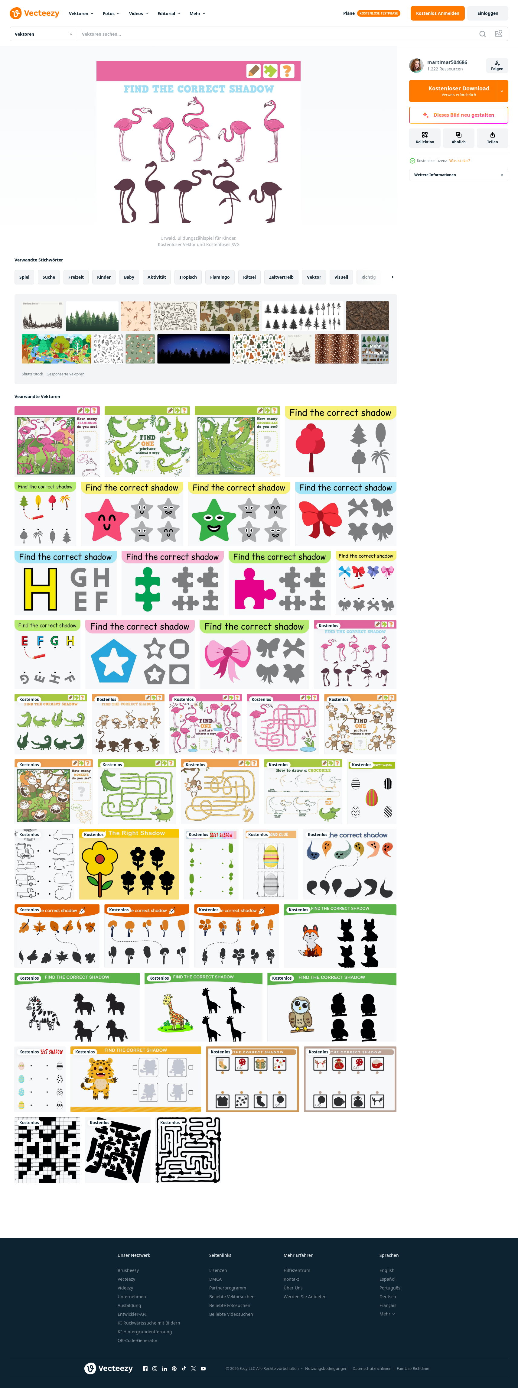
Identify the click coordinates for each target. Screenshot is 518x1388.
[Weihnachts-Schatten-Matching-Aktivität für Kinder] (252, 1079)
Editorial (166, 13)
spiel (24, 277)
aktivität (157, 277)
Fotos (109, 13)
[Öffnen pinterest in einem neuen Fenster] (174, 1368)
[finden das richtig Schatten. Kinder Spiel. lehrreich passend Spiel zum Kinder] (140, 654)
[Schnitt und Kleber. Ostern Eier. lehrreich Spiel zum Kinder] (270, 864)
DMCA (215, 1279)
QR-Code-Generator (138, 1340)
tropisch (188, 277)
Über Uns (293, 1288)
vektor (314, 277)
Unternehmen (132, 1296)
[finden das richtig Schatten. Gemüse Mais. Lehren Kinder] (211, 864)
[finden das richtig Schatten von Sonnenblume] (129, 864)
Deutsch (388, 1296)
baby (129, 277)
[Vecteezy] (34, 13)
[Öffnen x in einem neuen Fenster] (193, 1368)
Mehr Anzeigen (375, 349)
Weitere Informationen (435, 174)
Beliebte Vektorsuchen (232, 1296)
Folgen (497, 68)
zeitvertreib (281, 277)
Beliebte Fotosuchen (229, 1305)
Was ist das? (459, 160)
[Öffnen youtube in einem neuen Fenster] (203, 1368)
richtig (368, 277)
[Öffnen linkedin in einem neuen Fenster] (164, 1368)
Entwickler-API (132, 1314)
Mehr (195, 13)
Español (388, 1279)
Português (390, 1288)
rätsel (249, 277)
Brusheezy (128, 1270)
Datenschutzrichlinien (372, 1368)
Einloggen (487, 13)
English (387, 1270)
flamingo (220, 277)
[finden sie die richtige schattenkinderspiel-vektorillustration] (349, 864)
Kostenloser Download (458, 91)
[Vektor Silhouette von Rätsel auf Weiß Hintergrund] (47, 1150)
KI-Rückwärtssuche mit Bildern (149, 1323)
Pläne (349, 13)
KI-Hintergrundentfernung (145, 1331)
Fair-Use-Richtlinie (413, 1368)
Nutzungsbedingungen (326, 1368)
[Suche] (482, 33)
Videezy (125, 1288)
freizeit (76, 277)
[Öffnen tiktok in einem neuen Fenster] (183, 1368)
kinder (104, 277)
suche (49, 277)
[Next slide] (387, 277)
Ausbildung (129, 1305)
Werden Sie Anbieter (305, 1296)
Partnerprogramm (227, 1288)
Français (388, 1305)
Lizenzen (218, 1270)
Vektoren (78, 13)
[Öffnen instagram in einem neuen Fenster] (154, 1368)
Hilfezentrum (297, 1270)
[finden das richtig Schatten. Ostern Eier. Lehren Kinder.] (371, 791)
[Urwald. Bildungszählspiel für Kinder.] (57, 441)
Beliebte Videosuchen (231, 1314)
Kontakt (291, 1279)
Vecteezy (126, 1279)
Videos (136, 13)
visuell (341, 277)
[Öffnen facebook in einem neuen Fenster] (145, 1368)
